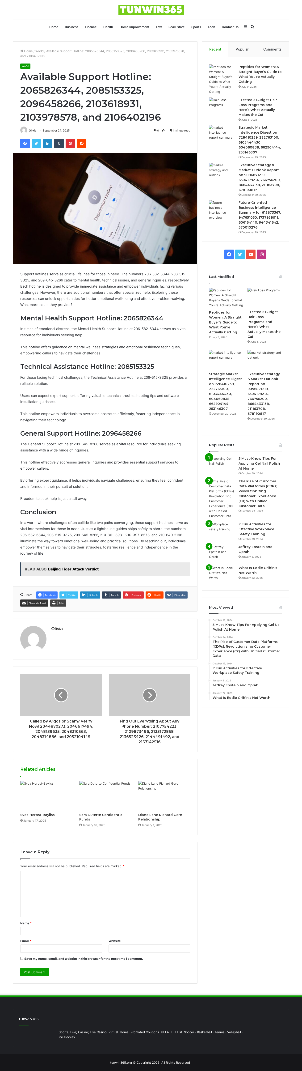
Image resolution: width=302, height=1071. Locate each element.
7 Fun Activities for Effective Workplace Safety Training (256, 529)
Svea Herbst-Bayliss (37, 815)
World (39, 51)
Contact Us (230, 27)
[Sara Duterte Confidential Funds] (105, 795)
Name (26, 923)
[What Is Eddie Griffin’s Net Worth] (222, 574)
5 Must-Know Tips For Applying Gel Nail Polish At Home (259, 463)
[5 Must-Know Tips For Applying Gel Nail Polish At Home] (222, 465)
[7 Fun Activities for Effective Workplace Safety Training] (222, 531)
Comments (272, 49)
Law (159, 27)
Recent (215, 49)
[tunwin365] (151, 10)
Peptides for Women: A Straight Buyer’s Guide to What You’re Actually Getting (225, 322)
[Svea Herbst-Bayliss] (46, 795)
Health (108, 27)
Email (25, 941)
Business (71, 27)
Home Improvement (134, 27)
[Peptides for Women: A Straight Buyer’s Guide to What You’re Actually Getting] (222, 79)
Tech (211, 27)
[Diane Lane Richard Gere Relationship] (164, 795)
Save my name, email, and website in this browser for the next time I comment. (83, 958)
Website (115, 941)
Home (53, 27)
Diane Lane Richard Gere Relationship (160, 817)
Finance (91, 27)
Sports (196, 27)
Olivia (32, 130)
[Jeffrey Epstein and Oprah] (222, 553)
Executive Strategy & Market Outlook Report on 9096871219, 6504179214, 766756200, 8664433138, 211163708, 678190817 (263, 394)
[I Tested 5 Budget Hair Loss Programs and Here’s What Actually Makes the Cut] (222, 106)
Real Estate (176, 27)
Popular (242, 49)
